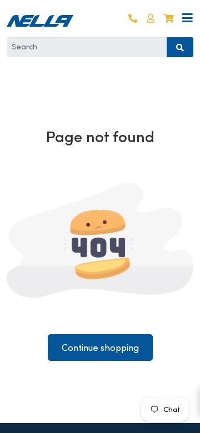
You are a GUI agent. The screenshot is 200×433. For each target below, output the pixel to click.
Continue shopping (100, 348)
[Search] (180, 47)
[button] (150, 18)
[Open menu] (187, 18)
